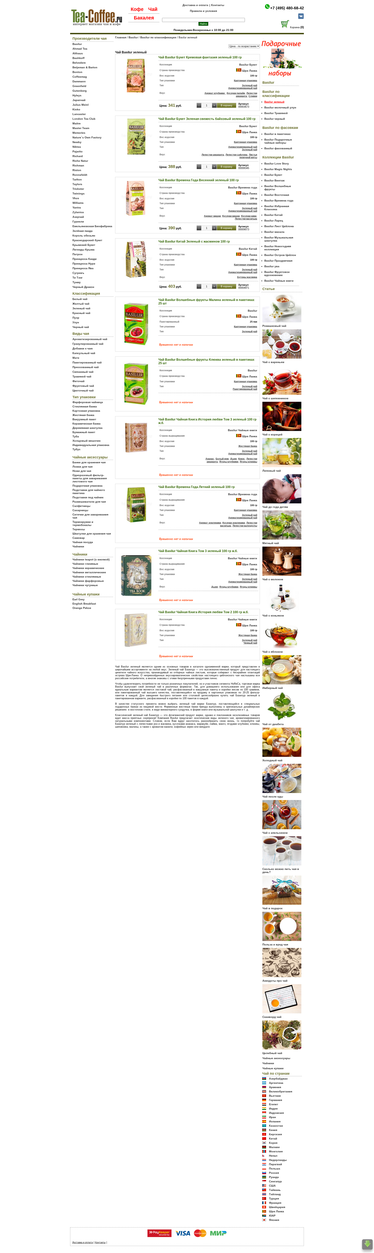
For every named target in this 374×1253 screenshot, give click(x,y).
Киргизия (275, 1134)
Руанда (274, 1177)
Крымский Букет (83, 244)
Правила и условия (203, 10)
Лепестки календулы (245, 525)
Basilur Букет (248, 64)
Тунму (76, 282)
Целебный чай (272, 1053)
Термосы (78, 529)
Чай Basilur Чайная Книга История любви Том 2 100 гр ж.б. (203, 612)
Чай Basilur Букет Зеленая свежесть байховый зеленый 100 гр (207, 118)
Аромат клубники (215, 93)
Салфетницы (81, 505)
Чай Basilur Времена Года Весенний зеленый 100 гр (198, 180)
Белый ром (222, 458)
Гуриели (78, 221)
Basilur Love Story (276, 163)
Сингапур (275, 1181)
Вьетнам (275, 1095)
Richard (77, 156)
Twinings (78, 193)
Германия (275, 1100)
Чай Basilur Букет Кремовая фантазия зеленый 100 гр (200, 57)
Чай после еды (272, 796)
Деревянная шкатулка (87, 427)
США (272, 1185)
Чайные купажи (273, 1068)
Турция (274, 1198)
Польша (274, 1168)
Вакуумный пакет (84, 419)
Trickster (78, 188)
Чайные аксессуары (276, 1058)
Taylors (77, 184)
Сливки (253, 96)
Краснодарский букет (87, 240)
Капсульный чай (83, 353)
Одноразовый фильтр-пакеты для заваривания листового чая (89, 478)
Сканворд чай (271, 1016)
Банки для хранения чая (89, 462)
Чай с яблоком (272, 651)
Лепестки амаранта (246, 95)
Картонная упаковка (86, 410)
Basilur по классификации (158, 37)
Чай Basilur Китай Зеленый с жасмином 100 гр (194, 241)
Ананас (210, 458)
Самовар (78, 537)
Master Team (80, 128)
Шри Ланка (249, 70)
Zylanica (78, 212)
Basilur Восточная (276, 194)
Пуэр (75, 317)
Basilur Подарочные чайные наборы (278, 141)
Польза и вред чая (275, 944)
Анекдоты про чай (275, 980)
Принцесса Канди (84, 258)
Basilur (77, 44)
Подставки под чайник (87, 497)
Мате (75, 357)
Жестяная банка (83, 415)
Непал (273, 1155)
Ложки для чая (82, 466)
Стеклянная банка (84, 406)
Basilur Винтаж (274, 180)
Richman (78, 165)
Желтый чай (80, 303)
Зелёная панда (82, 230)
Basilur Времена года (242, 187)
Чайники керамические (88, 568)
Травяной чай (81, 376)
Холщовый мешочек (86, 440)
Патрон (77, 254)
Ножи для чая (81, 470)
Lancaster (79, 114)
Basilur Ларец (273, 220)
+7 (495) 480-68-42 (287, 8)
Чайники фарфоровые (88, 580)
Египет (273, 1104)
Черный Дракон (83, 286)
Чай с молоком (272, 579)
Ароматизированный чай (89, 339)
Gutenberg (79, 90)
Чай (152, 9)
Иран (272, 1117)
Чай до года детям (275, 506)
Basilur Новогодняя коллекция (277, 248)
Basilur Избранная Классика (276, 208)
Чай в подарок (272, 908)
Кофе (137, 9)
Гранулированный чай (87, 343)
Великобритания (280, 1091)
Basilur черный (274, 118)
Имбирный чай (272, 687)
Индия (273, 1108)
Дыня (233, 458)
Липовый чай (271, 470)
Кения (273, 1130)
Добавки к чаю (82, 348)
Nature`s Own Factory (86, 137)
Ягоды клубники (228, 461)
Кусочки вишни (231, 216)
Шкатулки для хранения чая (91, 533)
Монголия (276, 1151)
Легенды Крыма (83, 249)
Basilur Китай (248, 248)
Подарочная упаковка (87, 485)
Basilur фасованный (278, 148)
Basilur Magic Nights (278, 169)
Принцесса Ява (83, 268)
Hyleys (76, 95)
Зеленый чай (81, 308)
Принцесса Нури (83, 263)
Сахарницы (80, 510)
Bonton (77, 72)
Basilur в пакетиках (277, 133)
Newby (76, 142)
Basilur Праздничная (278, 260)
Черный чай (80, 327)
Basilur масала (274, 231)
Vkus (75, 198)
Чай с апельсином (275, 832)
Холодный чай (272, 760)
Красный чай (81, 313)
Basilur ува (271, 266)
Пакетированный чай (87, 362)
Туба (75, 436)
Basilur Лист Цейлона (279, 226)
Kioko (76, 109)
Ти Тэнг (77, 277)
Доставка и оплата (195, 5)
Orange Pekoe (81, 607)
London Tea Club (83, 118)
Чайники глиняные (85, 563)
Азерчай (78, 216)
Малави (274, 1147)
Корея (273, 1142)
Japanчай (79, 100)
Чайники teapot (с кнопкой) (91, 559)
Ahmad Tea (79, 48)
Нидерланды (278, 1160)
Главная (120, 37)
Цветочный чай (83, 390)
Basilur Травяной (276, 113)
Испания (274, 1121)
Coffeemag (79, 76)
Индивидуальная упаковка (90, 445)
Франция (275, 1202)
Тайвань (275, 1189)
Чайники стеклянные (86, 576)
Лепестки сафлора (236, 154)
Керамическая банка (86, 423)
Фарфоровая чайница (87, 402)
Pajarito (77, 151)
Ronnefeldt (79, 174)
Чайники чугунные (85, 585)
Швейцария (277, 1207)
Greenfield (79, 86)
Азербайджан (278, 1078)
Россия (274, 1172)
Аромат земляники (210, 522)
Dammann (79, 81)
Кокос (241, 458)
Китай (273, 1138)
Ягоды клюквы (248, 461)
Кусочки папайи (236, 93)
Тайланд (275, 1194)
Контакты (217, 5)
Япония (274, 1219)
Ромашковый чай (274, 325)
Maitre (76, 123)
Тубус (76, 449)
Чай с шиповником (275, 398)
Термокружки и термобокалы (82, 523)
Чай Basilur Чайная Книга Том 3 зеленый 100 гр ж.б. (198, 551)
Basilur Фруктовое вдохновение (277, 273)
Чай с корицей (272, 434)
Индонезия (276, 1112)
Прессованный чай (85, 367)
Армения (275, 1087)
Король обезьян (83, 235)
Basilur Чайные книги (242, 430)
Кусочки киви (248, 216)
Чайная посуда (82, 542)
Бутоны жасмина (247, 277)
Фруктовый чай (83, 385)
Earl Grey (78, 599)
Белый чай (79, 299)
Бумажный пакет (83, 432)
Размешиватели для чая (89, 501)
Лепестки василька (246, 218)
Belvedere (79, 62)
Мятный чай (270, 543)
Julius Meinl (80, 104)
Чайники (78, 546)
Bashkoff (78, 58)
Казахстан (276, 1125)
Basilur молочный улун (280, 107)
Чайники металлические (89, 572)
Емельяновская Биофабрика (92, 226)
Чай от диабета (273, 724)
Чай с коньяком (273, 615)
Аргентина (276, 1082)
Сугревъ (78, 272)
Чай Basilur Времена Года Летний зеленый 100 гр (196, 487)
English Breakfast (84, 603)
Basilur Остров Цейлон (280, 255)
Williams (78, 202)
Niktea (76, 146)
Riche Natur (80, 160)
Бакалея (144, 17)
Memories (78, 132)
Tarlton (77, 179)
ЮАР (272, 1215)
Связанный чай (83, 371)
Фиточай (78, 381)
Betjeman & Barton (84, 67)
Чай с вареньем (273, 362)
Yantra (76, 207)
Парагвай (275, 1164)
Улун (75, 322)
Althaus (77, 53)
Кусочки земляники (233, 522)
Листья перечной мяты (248, 156)
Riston (76, 170)
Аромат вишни (212, 216)
